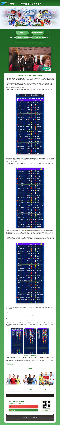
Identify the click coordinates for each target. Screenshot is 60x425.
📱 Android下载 (13, 406)
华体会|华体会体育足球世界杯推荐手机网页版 (22, 37)
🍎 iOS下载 (12, 410)
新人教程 (22, 32)
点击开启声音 (46, 68)
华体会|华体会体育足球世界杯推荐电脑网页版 (37, 37)
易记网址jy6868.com (38, 32)
